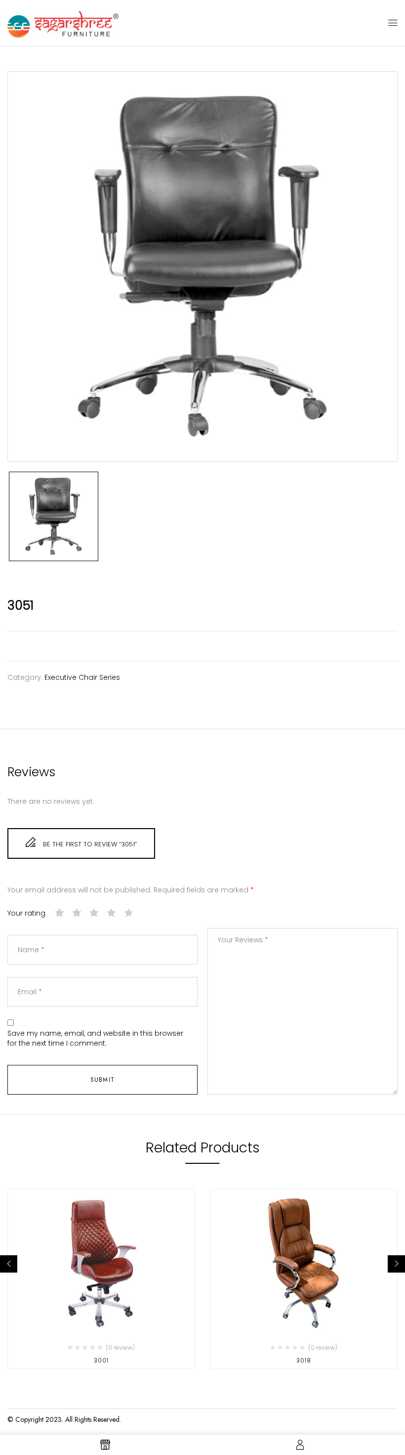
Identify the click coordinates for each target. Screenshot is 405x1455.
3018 (303, 1360)
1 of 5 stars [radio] (59, 913)
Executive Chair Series (82, 677)
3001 (101, 1360)
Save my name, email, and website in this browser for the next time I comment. (95, 1038)
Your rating (26, 913)
